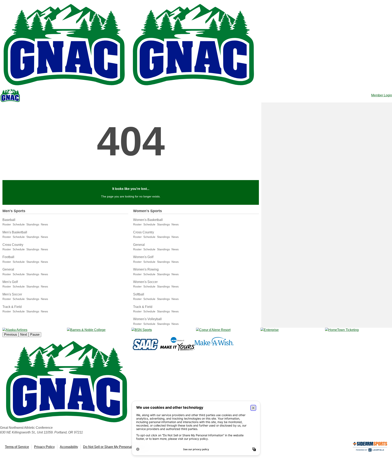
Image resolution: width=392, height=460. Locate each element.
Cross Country (12, 244)
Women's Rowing (146, 269)
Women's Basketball (148, 220)
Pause (35, 334)
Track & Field (12, 307)
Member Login (381, 95)
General (8, 269)
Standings (32, 224)
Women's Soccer (145, 282)
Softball (138, 294)
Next (23, 334)
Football (8, 257)
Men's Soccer (12, 294)
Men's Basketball (14, 232)
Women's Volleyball (147, 319)
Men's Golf (10, 282)
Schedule (19, 224)
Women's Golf (143, 257)
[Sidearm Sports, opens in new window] (370, 447)
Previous (10, 334)
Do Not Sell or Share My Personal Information (116, 447)
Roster (6, 224)
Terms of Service (17, 447)
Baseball (8, 220)
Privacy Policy (44, 447)
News (44, 224)
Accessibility (69, 447)
